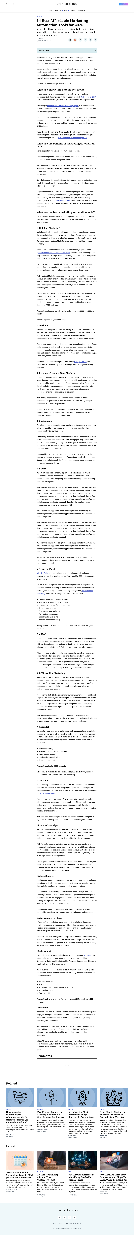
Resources (81, 10)
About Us (58, 10)
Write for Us (77, 1223)
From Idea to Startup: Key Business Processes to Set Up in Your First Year (113, 1115)
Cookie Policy (57, 1223)
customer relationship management (72, 138)
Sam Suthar (41, 1194)
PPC (69, 1172)
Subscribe (123, 4)
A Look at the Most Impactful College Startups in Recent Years (81, 1115)
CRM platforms (80, 362)
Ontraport (88, 955)
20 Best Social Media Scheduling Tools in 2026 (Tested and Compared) (19, 1175)
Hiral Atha (40, 38)
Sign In (115, 4)
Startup (39, 17)
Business (40, 1109)
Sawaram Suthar (42, 1129)
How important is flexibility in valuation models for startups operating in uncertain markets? (17, 1117)
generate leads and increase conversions (53, 253)
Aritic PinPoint (42, 573)
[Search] (13, 4)
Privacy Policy (67, 1223)
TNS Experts (10, 1134)
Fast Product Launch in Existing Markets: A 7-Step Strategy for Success (50, 1115)
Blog (65, 10)
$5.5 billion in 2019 (88, 97)
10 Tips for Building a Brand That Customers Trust (47, 1177)
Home (50, 10)
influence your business (46, 793)
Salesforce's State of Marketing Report (62, 106)
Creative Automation (63, 200)
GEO (101, 1172)
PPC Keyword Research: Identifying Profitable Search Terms (81, 1177)
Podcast (72, 10)
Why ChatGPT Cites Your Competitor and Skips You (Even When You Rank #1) (113, 1177)
